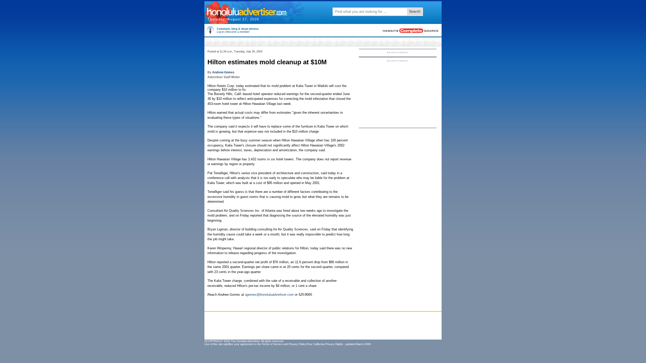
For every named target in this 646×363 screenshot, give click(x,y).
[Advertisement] (398, 93)
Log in (220, 31)
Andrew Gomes (223, 72)
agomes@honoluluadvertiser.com (269, 294)
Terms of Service (272, 344)
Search (414, 11)
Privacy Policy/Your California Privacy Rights (316, 344)
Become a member (238, 31)
